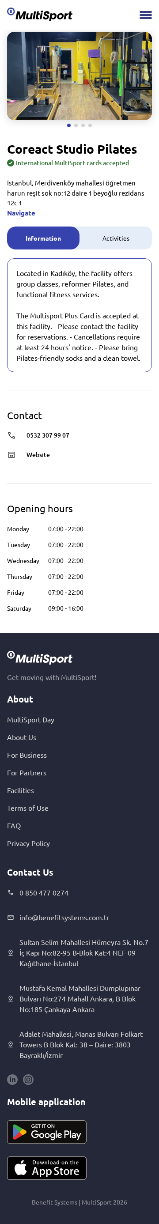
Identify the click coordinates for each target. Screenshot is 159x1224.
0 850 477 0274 (43, 892)
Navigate (21, 212)
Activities (115, 238)
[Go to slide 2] (76, 125)
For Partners (26, 772)
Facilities (20, 790)
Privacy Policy (28, 843)
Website (38, 454)
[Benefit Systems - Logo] (39, 14)
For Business (27, 754)
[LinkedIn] (12, 1079)
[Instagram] (28, 1079)
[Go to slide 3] (83, 125)
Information (43, 238)
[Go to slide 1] (69, 125)
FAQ (14, 825)
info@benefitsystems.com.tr (64, 917)
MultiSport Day (30, 719)
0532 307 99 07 (47, 435)
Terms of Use (28, 807)
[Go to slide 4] (90, 125)
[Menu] (146, 15)
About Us (21, 737)
